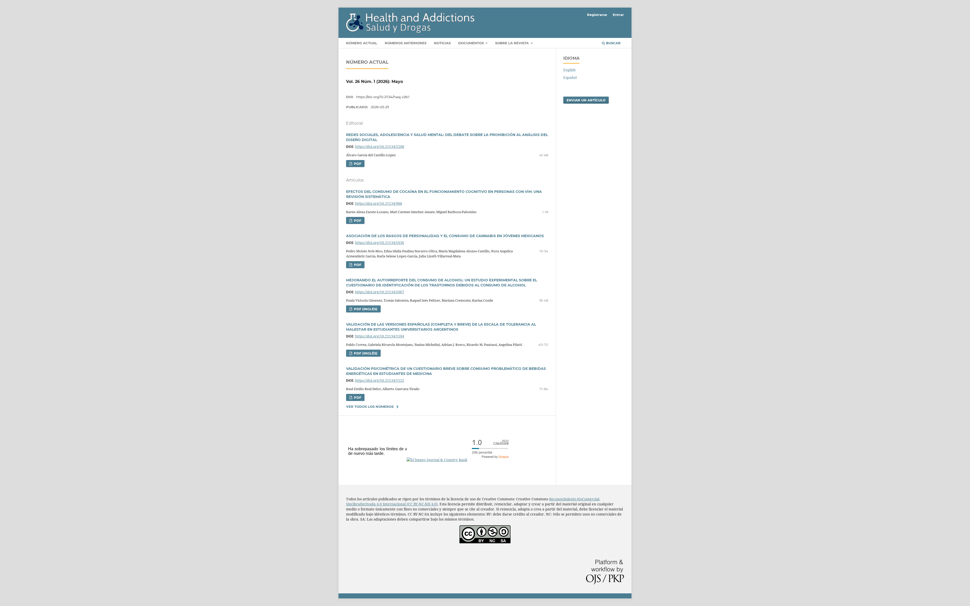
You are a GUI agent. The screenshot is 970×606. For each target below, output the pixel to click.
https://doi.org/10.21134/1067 (379, 291)
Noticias (442, 43)
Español (570, 77)
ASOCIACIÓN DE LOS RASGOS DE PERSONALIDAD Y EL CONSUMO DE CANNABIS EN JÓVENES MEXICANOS (445, 236)
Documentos (471, 43)
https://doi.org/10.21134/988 (378, 203)
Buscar (613, 43)
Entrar (618, 15)
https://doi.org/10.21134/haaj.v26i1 (382, 97)
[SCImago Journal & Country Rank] (460, 459)
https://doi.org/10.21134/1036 (379, 242)
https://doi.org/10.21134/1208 (379, 146)
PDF (357, 164)
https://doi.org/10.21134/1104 (379, 336)
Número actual (361, 43)
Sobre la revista (512, 43)
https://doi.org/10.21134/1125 (379, 380)
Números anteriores (405, 43)
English (569, 70)
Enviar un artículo (586, 100)
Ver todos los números (370, 407)
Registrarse (597, 15)
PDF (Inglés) (365, 309)
